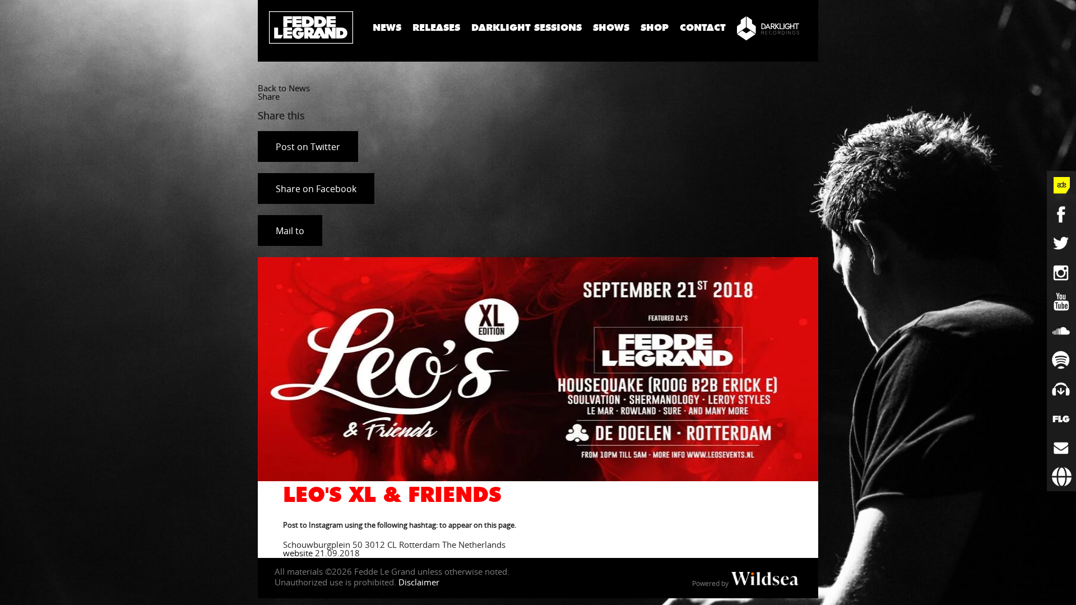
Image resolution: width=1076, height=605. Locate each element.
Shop (655, 27)
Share (269, 96)
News (387, 27)
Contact (703, 27)
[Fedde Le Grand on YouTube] (1061, 302)
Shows (611, 27)
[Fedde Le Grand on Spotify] (1061, 360)
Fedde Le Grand (311, 27)
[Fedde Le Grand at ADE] (1061, 185)
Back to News (284, 88)
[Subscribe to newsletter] (1061, 447)
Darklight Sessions (526, 27)
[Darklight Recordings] (768, 28)
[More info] (1061, 418)
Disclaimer (418, 582)
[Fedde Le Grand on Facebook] (1061, 214)
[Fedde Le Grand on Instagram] (1061, 272)
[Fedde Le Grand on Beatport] (1061, 389)
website (298, 553)
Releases (436, 27)
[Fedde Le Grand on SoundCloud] (1061, 331)
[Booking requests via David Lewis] (1061, 476)
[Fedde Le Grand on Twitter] (1061, 243)
